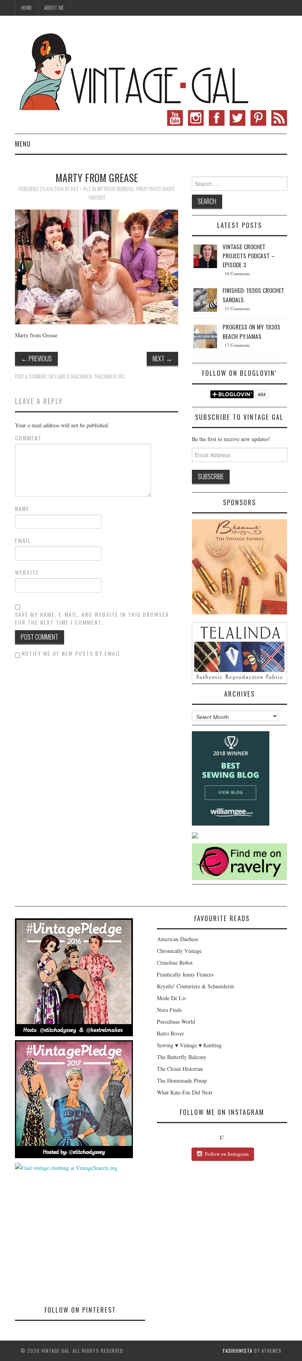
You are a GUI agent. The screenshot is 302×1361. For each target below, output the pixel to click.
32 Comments (237, 308)
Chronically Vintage (179, 951)
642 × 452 (80, 189)
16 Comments (237, 273)
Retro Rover (170, 1033)
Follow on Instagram (227, 1153)
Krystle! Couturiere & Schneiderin (195, 986)
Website (27, 572)
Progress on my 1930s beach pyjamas (251, 331)
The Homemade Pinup (182, 1080)
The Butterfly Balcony (181, 1057)
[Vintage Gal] (133, 70)
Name (22, 509)
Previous (36, 358)
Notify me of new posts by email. (72, 653)
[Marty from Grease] (96, 266)
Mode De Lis (171, 998)
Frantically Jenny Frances (185, 974)
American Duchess (177, 939)
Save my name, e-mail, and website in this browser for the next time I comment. (92, 618)
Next (162, 358)
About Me (54, 7)
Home (26, 7)
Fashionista (237, 1350)
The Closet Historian (180, 1068)
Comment (28, 438)
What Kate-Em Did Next (184, 1092)
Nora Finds (169, 1009)
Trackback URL (109, 376)
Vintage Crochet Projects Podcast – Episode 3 (249, 255)
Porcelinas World (176, 1021)
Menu (23, 144)
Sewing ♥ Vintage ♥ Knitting (189, 1045)
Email (23, 540)
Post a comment (31, 376)
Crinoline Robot (175, 962)
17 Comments (237, 345)
